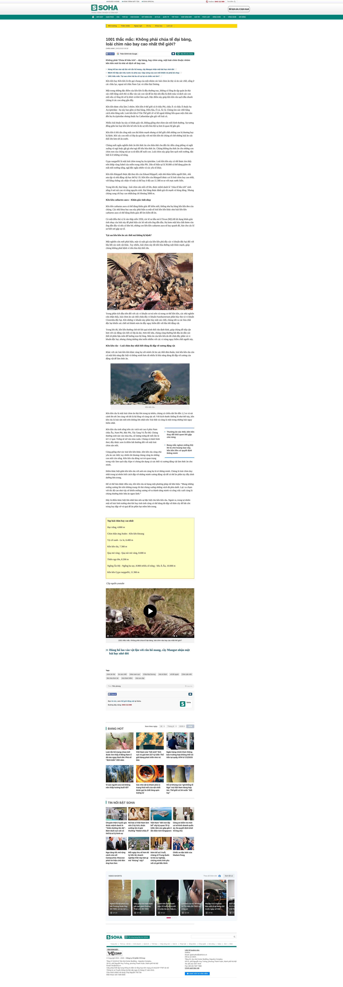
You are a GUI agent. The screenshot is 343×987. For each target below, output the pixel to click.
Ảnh (225, 944)
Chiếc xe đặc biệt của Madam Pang (182, 853)
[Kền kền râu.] (150, 384)
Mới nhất (99, 17)
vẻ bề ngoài (174, 674)
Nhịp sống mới (186, 17)
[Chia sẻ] (110, 53)
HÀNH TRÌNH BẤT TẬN (131, 1)
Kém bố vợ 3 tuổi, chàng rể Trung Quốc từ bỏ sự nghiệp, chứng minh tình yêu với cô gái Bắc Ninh (160, 857)
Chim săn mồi (187, 674)
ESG (118, 17)
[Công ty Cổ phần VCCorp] (139, 952)
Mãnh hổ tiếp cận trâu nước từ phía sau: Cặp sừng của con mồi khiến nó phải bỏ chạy (144, 73)
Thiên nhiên (125, 26)
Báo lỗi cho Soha (187, 54)
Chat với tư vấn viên (198, 974)
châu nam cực (135, 674)
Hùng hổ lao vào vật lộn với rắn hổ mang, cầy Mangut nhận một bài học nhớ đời (141, 69)
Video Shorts (115, 876)
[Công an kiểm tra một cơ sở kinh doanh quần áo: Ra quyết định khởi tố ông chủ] (183, 813)
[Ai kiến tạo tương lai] (238, 9)
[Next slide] (231, 899)
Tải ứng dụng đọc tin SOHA (138, 937)
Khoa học (159, 26)
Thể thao (175, 17)
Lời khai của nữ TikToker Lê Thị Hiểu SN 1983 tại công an (191, 906)
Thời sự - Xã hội (125, 944)
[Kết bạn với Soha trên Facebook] (182, 704)
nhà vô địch (163, 674)
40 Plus (157, 17)
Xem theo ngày (151, 726)
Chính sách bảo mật (192, 968)
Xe (224, 17)
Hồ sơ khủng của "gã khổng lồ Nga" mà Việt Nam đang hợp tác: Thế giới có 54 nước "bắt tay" (179, 789)
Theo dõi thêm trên (210, 876)
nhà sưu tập (140, 678)
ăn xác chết (122, 674)
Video (219, 944)
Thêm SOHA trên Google (128, 54)
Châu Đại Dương (149, 674)
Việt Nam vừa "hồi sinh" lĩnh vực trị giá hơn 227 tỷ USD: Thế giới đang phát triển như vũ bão (150, 756)
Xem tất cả (229, 876)
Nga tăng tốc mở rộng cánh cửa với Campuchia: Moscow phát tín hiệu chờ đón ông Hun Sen (115, 857)
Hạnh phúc (110, 17)
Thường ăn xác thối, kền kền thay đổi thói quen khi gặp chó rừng (180, 434)
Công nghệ (232, 17)
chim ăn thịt (111, 674)
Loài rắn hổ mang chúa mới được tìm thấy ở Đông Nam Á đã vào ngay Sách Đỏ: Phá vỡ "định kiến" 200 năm (119, 756)
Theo (150, 686)
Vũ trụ (148, 26)
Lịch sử (169, 26)
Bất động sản (147, 17)
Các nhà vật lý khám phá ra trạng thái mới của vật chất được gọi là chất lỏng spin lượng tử (148, 789)
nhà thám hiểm (127, 678)
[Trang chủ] (104, 9)
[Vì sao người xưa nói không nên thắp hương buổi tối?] (119, 773)
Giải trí (197, 17)
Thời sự (125, 17)
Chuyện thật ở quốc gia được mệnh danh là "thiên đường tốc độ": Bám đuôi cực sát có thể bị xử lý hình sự (116, 828)
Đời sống (242, 17)
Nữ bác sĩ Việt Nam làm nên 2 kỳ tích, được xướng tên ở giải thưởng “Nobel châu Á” (138, 826)
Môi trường (112, 26)
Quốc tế (166, 17)
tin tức (113, 701)
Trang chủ (114, 944)
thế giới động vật (127, 701)
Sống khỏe (217, 17)
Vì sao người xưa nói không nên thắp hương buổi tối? (118, 786)
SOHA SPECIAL (148, 1)
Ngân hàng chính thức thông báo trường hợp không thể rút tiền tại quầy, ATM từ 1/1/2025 (179, 755)
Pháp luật (206, 17)
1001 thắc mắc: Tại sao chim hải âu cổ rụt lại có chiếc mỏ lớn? (134, 76)
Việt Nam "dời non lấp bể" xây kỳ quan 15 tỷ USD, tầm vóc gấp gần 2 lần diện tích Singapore (161, 826)
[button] (169, 917)
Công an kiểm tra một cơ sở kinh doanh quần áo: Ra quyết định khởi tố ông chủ (183, 826)
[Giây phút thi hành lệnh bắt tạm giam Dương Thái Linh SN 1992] (143, 898)
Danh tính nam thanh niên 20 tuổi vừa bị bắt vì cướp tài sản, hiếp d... (167, 906)
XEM (190, 726)
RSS (231, 944)
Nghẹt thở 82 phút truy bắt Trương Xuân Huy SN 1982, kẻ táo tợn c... (119, 906)
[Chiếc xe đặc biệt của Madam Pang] (183, 843)
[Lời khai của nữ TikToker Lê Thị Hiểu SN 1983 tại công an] (191, 898)
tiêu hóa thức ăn (112, 678)
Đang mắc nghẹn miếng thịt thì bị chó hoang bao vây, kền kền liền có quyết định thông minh (180, 449)
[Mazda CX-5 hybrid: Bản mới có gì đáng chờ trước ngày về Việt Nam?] (215, 898)
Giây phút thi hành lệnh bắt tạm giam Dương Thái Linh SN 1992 (143, 906)
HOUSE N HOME (113, 1)
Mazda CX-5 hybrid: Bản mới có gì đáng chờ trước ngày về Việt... (214, 906)
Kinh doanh (135, 17)
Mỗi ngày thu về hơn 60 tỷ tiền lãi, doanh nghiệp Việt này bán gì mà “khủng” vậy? (138, 856)
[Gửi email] (173, 53)
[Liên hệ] (190, 694)
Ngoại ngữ (138, 26)
